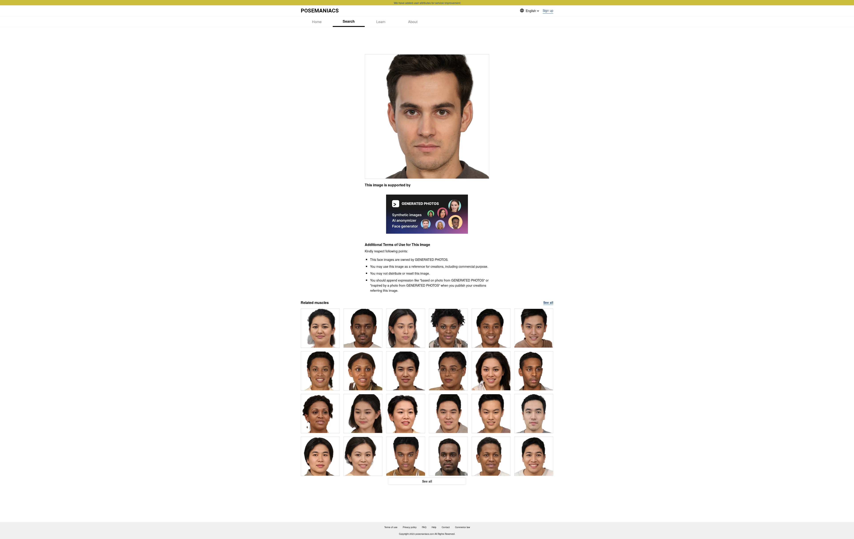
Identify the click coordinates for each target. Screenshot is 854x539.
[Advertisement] (427, 41)
